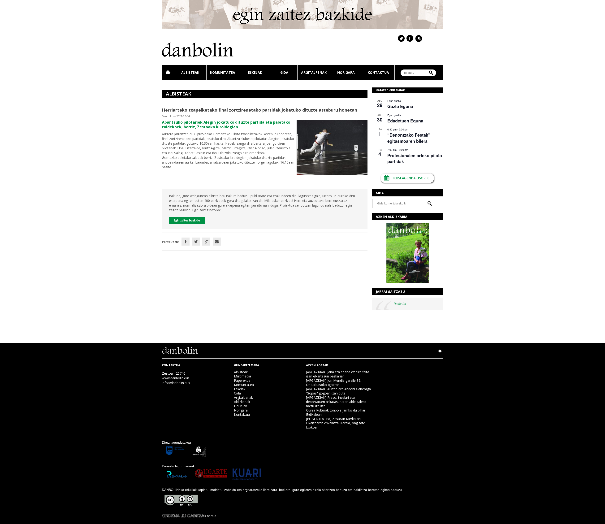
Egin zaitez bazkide (187, 220)
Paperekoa (242, 380)
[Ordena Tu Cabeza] (183, 516)
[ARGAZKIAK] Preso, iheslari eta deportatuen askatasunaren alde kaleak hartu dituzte (336, 401)
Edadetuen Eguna (405, 121)
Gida (284, 72)
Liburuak (240, 406)
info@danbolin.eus (176, 383)
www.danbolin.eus (176, 378)
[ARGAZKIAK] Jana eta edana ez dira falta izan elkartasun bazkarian (337, 374)
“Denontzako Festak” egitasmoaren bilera (408, 138)
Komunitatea (222, 72)
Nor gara (346, 72)
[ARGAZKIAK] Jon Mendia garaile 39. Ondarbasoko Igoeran (333, 382)
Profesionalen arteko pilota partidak (414, 158)
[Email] (217, 242)
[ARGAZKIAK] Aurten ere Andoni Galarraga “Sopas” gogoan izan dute (338, 391)
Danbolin (399, 303)
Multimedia (242, 376)
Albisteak (190, 72)
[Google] (206, 242)
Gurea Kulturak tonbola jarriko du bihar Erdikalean (335, 412)
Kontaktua (378, 72)
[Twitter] (196, 242)
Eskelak (255, 72)
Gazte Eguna (400, 106)
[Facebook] (186, 242)
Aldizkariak (242, 401)
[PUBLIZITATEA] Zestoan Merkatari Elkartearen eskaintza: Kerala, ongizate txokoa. (335, 422)
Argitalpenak (314, 72)
